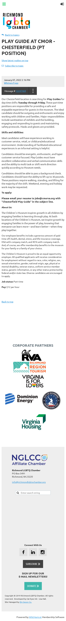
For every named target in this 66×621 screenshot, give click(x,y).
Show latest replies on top (15, 60)
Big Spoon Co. (26, 602)
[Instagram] (43, 552)
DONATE (33, 586)
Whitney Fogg (11, 83)
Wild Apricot (35, 617)
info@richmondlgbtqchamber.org (29, 482)
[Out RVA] (31, 359)
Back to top (7, 301)
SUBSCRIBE (33, 564)
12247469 (21, 90)
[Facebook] (23, 552)
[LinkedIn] (33, 552)
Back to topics (12, 34)
